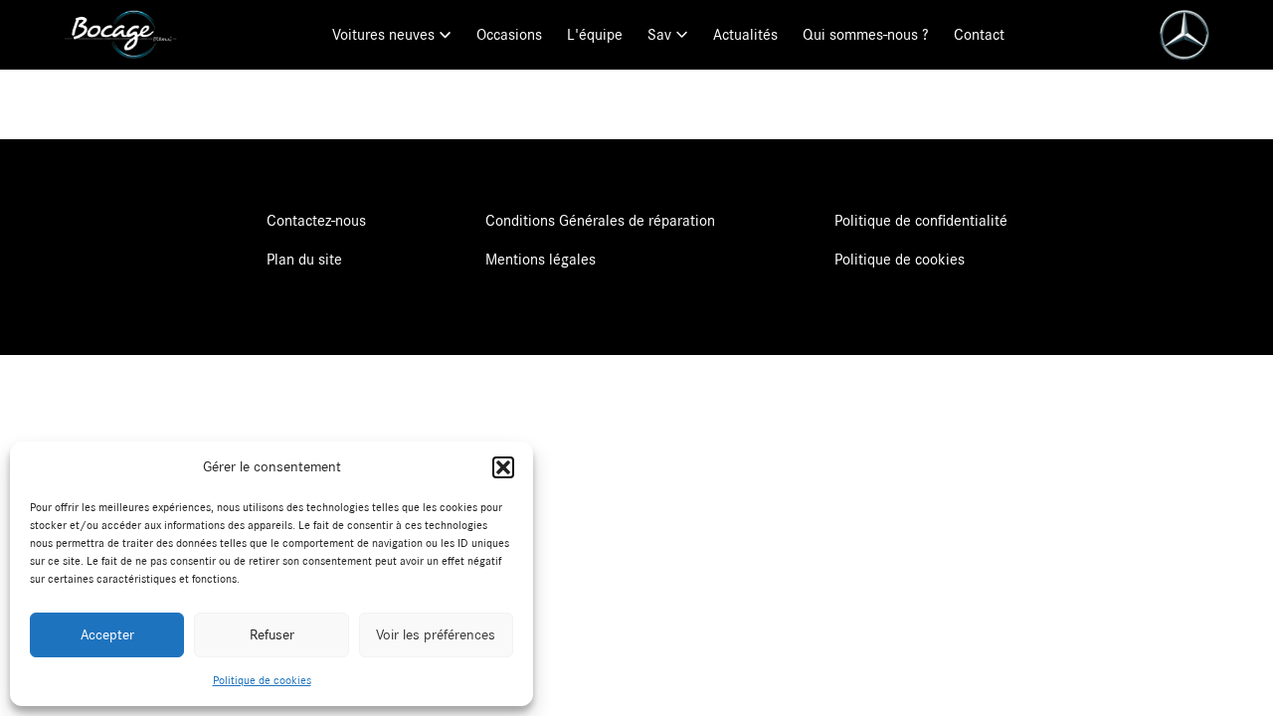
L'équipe (595, 35)
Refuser (272, 634)
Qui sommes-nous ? (866, 35)
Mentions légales (540, 260)
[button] (503, 467)
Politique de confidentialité (920, 221)
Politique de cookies (262, 680)
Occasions (509, 35)
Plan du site (304, 260)
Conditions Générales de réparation (600, 221)
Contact (979, 35)
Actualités (745, 35)
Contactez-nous (316, 221)
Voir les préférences (435, 634)
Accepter (107, 634)
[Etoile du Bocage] (120, 35)
